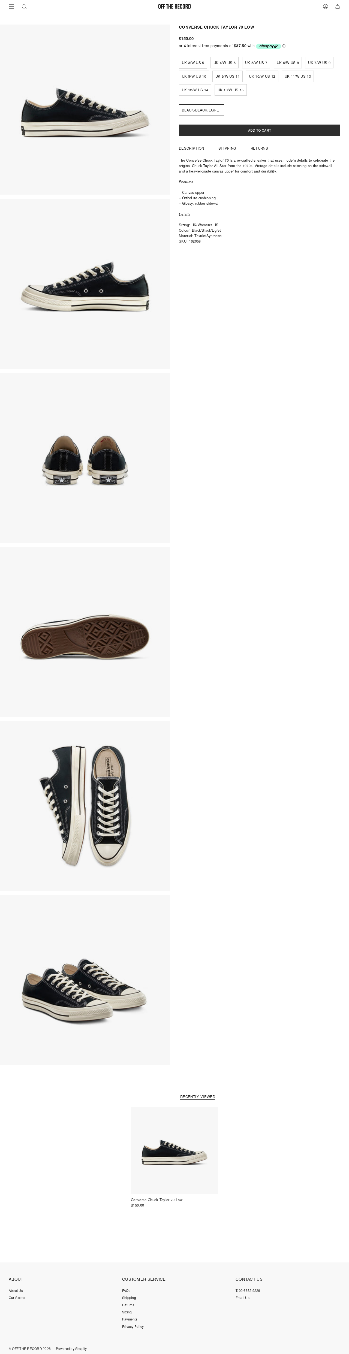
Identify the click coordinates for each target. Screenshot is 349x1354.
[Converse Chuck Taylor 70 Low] (174, 1150)
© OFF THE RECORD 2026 (30, 1348)
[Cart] (337, 6)
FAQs (126, 1290)
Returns (128, 1304)
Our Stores (17, 1297)
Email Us (242, 1297)
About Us (16, 1290)
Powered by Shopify (71, 1348)
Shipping (129, 1297)
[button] (24, 6)
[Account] (325, 6)
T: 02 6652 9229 (248, 1290)
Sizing (127, 1312)
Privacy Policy (133, 1326)
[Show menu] (11, 6)
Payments (129, 1319)
